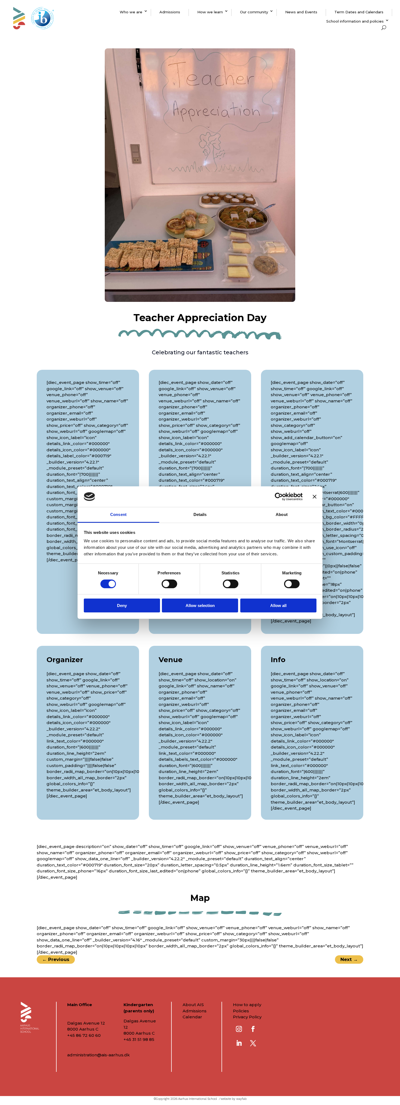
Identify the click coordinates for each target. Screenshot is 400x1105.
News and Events (301, 12)
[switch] (169, 584)
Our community (254, 12)
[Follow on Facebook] (253, 1029)
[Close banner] (314, 497)
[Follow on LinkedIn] (239, 1043)
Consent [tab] (118, 514)
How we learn (210, 12)
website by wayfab (234, 1099)
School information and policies (355, 21)
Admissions (169, 12)
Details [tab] (200, 514)
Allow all (278, 605)
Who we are (131, 12)
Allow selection (200, 605)
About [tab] (282, 514)
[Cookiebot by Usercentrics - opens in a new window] (279, 497)
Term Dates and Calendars (358, 12)
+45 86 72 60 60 (84, 1035)
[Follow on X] (253, 1043)
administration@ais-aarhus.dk (98, 1054)
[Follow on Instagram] (239, 1029)
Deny (122, 605)
